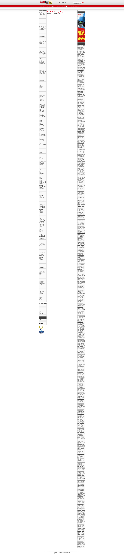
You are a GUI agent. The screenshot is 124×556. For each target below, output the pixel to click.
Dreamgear (81, 165)
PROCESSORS (41, 183)
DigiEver (78, 162)
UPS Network (41, 231)
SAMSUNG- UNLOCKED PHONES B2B (80, 410)
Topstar (80, 466)
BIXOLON (78, 103)
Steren (80, 451)
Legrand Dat (79, 288)
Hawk (81, 210)
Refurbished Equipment (82, 394)
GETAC (78, 202)
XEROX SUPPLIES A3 (82, 528)
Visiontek (82, 502)
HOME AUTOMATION (42, 93)
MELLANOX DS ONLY (80, 321)
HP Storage (81, 239)
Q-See (81, 390)
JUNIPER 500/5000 (79, 274)
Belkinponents (79, 100)
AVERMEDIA (79, 91)
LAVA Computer (82, 287)
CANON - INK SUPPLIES (80, 121)
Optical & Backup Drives (42, 284)
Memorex (78, 323)
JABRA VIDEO (79, 273)
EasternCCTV (79, 168)
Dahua (79, 149)
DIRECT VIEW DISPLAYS (42, 71)
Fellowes (78, 188)
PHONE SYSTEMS (41, 155)
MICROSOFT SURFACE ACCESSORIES (81, 332)
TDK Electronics (81, 457)
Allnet (83, 65)
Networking (40, 136)
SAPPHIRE (79, 414)
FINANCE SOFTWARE (42, 79)
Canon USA (82, 123)
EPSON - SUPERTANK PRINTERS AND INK (81, 182)
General (40, 84)
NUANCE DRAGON (81, 356)
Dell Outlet (81, 155)
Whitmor (81, 521)
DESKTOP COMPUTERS (42, 64)
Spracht (78, 447)
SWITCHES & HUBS (41, 212)
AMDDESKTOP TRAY (81, 70)
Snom (79, 437)
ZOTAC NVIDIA (80, 546)
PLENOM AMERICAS (80, 378)
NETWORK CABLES (41, 130)
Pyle (80, 390)
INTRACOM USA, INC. (80, 266)
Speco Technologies (81, 446)
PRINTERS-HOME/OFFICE (41, 178)
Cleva (83, 132)
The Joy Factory (83, 462)
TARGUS (78, 457)
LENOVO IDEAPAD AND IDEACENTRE (81, 297)
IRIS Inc (80, 268)
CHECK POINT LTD (82, 126)
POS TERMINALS (41, 165)
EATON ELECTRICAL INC (80, 169)
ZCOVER (83, 530)
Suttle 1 (80, 454)
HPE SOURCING (79, 247)
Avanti (78, 90)
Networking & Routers (42, 283)
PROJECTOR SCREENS (42, 186)
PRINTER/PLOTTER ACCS (41, 169)
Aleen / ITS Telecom (81, 64)
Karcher (78, 278)
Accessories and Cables (42, 15)
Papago (83, 367)
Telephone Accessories (42, 218)
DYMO (78, 166)
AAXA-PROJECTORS (80, 51)
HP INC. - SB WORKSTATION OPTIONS (81, 236)
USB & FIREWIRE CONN (42, 232)
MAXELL (83, 320)
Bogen (78, 106)
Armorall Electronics (81, 82)
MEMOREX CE (81, 323)
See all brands (40, 314)
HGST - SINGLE (82, 213)
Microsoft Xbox (83, 333)
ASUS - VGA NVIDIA (82, 86)
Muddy (83, 343)
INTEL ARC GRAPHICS (81, 263)
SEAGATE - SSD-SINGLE (82, 421)
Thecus (81, 463)
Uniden (83, 484)
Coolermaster (82, 138)
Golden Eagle (82, 203)
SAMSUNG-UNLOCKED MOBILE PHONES (81, 411)
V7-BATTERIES (81, 492)
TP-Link (79, 469)
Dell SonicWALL (79, 158)
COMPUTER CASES (41, 51)
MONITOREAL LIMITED (81, 338)
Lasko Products (79, 287)
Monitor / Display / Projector (41, 120)
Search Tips (79, 3)
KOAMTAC (82, 282)
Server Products (41, 292)
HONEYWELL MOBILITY (80, 219)
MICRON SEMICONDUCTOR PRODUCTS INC (81, 328)
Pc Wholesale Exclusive (80, 370)
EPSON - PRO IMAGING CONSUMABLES (81, 180)
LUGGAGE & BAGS (41, 110)
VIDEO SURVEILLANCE (42, 242)
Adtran (81, 61)
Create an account (56, 8)
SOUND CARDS (41, 205)
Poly (83, 381)
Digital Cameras (41, 69)
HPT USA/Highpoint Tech (80, 251)
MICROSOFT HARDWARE (80, 330)
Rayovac (81, 393)
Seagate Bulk (79, 422)
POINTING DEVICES (42, 160)
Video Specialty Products (42, 241)
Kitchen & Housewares (42, 105)
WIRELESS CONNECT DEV (42, 252)
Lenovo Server (83, 299)
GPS (40, 85)
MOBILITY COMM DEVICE (42, 117)
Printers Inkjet (41, 174)
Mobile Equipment (41, 115)
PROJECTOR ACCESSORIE (41, 185)
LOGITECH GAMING (80, 315)
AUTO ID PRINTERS (41, 27)
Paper (40, 151)
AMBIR (82, 68)
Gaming (40, 83)
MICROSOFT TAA (79, 333)
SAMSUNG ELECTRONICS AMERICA (80, 407)
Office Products (41, 145)
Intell (83, 264)
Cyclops (83, 146)
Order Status (45, 8)
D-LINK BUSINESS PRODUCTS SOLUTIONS (81, 147)
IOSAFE (81, 267)
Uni (80, 484)
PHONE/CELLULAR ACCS (42, 156)
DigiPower (81, 162)
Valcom (80, 493)
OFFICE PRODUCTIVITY (42, 144)
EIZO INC (81, 171)
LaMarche (78, 285)
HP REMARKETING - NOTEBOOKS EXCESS (81, 239)
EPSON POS (80, 184)
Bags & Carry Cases (41, 30)
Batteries (40, 266)
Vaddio (78, 493)
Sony (81, 444)
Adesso (82, 59)
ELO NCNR (79, 174)
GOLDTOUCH (79, 204)
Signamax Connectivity (80, 433)
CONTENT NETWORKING (41, 60)
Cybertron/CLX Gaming (80, 146)
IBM (80, 254)
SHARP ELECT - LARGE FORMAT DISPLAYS (81, 428)
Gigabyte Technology (81, 202)
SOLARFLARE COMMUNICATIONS (80, 439)
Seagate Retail (82, 422)
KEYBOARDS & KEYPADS (42, 103)
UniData (82, 484)
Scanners (40, 290)
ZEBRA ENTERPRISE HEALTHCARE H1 (81, 534)
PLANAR (78, 374)
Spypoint (83, 447)
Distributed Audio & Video (42, 275)
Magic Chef (82, 317)
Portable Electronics (41, 162)
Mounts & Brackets (41, 281)
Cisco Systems (79, 131)
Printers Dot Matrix (41, 173)
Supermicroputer (79, 453)
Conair (78, 137)
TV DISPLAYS (41, 227)
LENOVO (83, 288)
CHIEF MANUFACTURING (82, 128)
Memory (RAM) (41, 114)
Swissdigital (82, 454)
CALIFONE (82, 120)
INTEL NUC (79, 264)
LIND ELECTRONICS (80, 311)
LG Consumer (83, 308)
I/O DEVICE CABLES (41, 99)
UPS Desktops (41, 230)
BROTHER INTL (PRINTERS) (81, 112)
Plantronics (80, 375)
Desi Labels (40, 274)
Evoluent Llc (83, 186)
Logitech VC (83, 315)
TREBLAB (80, 473)
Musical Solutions (41, 128)
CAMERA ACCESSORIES (42, 41)
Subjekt (78, 452)
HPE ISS (78, 246)
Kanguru (83, 277)
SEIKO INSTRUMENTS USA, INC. (81, 424)
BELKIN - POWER (79, 98)
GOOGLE (82, 204)
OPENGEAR (82, 360)
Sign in (52, 8)
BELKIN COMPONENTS (80, 99)
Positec (78, 385)
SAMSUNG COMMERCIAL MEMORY (81, 404)
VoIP (40, 298)
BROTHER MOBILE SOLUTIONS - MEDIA (81, 114)
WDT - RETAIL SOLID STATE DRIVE (81, 512)
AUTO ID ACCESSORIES (42, 26)
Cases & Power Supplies (42, 271)
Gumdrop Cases (79, 208)
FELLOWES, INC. (81, 188)
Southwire (78, 445)
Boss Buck (79, 107)
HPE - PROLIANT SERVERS (81, 243)
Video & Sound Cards (42, 299)
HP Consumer (81, 223)
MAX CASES (81, 320)
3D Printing (40, 12)
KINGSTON (83, 281)
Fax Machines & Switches (42, 78)
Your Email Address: (41, 321)
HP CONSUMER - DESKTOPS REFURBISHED (81, 224)
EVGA (79, 186)
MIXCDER (79, 337)
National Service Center (80, 344)
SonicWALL (80, 442)
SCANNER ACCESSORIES (41, 195)
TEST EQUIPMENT (41, 219)
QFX (83, 390)
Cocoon (79, 133)
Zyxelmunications (79, 547)
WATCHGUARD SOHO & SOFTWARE (81, 507)
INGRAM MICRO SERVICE (41, 100)
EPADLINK (80, 177)
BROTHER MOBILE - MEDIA (80, 113)
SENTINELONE (82, 426)
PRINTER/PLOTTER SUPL (41, 171)
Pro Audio (40, 180)
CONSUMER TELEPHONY (41, 58)
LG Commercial (81, 307)
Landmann (81, 285)
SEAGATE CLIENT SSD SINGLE (81, 416)
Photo (40, 157)
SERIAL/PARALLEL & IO (42, 197)
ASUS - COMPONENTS (80, 84)
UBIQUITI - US (82, 482)
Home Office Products (42, 95)
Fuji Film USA (81, 194)
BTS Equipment (41, 35)
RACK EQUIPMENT (41, 188)
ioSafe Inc (83, 267)
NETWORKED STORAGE (42, 135)
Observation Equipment (42, 140)
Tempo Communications (79, 459)
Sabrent (80, 398)
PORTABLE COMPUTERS (42, 161)
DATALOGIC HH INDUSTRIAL (81, 150)
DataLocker (83, 149)
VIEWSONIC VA (81, 500)
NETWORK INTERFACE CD (42, 133)
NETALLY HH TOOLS (83, 350)
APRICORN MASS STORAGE (81, 80)
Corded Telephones (41, 61)
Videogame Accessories (42, 244)
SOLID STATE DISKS (42, 204)
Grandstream (79, 205)
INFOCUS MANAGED (82, 256)
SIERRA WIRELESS (82, 432)
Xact (83, 524)
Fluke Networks (79, 190)
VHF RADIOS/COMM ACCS (42, 237)
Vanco (81, 493)
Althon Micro (80, 67)
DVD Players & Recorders (42, 74)
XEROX (80, 525)
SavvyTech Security (82, 414)
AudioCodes (83, 89)
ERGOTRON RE (81, 185)
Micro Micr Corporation (80, 325)
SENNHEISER (79, 425)
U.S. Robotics (82, 481)
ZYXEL (83, 546)
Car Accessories (41, 260)
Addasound (79, 59)
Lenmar (81, 288)
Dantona (81, 149)
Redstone (78, 394)
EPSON (84, 177)
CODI (81, 133)
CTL (83, 143)
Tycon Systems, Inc (80, 481)
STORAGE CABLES (41, 210)
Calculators (40, 39)
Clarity (82, 131)
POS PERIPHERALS (41, 163)
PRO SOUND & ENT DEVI (42, 181)
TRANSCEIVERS (41, 224)
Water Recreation (41, 251)
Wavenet (80, 509)
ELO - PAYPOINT (81, 173)
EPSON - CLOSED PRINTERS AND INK (81, 178)
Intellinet (40, 311)
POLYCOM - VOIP (81, 384)
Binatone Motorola (82, 102)
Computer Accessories (42, 272)
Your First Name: (41, 319)
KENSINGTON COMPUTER (80, 279)
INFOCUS (79, 256)
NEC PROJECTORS (83, 347)
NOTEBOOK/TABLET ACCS (42, 138)
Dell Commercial (80, 152)
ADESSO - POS (83, 60)
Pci (83, 370)
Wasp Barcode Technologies (81, 506)
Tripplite (81, 479)
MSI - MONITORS (83, 341)
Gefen (81, 200)
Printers (40, 172)
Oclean (78, 357)
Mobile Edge (81, 337)
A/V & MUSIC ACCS (41, 13)
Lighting (40, 280)
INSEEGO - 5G (81, 258)
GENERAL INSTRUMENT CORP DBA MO (81, 201)
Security (40, 196)
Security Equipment (41, 291)
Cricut (84, 141)
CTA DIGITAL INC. (81, 143)
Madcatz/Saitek (79, 317)
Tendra (81, 460)
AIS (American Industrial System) (81, 63)
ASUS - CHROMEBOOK (81, 83)
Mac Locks (83, 316)
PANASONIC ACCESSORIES (81, 362)
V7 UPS (78, 492)
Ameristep (82, 73)
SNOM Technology (82, 437)
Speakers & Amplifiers (42, 295)
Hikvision (82, 216)
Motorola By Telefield (80, 340)
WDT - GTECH (83, 510)
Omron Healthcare (82, 359)
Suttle (78, 454)
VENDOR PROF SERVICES (41, 234)
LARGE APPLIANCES (42, 106)
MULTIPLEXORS (41, 127)
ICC (39, 309)
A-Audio (81, 49)
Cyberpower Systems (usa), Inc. (81, 145)
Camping (40, 44)
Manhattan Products (82, 319)
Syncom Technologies (80, 455)
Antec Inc (81, 75)
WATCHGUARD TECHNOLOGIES (81, 508)
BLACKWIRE (83, 105)
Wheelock (78, 521)
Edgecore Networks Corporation (81, 170)
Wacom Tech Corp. (79, 505)
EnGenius (84, 175)
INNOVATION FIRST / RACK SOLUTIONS (81, 257)
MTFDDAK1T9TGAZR (80, 343)
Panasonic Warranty (82, 366)
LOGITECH (83, 312)
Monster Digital (79, 339)
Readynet (84, 393)
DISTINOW (83, 163)
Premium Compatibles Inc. (82, 386)
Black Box (81, 103)
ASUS (78, 83)
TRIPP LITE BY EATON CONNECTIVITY (81, 475)
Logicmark (80, 312)
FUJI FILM (79, 194)
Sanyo (82, 413)
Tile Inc (82, 464)
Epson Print (83, 184)
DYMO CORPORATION (81, 166)
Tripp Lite (81, 475)
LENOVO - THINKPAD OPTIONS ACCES (81, 291)
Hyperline (82, 253)
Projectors (40, 187)
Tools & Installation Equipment (41, 297)
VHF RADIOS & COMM (42, 235)
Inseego (78, 258)
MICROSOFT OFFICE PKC (80, 331)
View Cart (49, 8)
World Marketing (82, 523)
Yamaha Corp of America (81, 529)
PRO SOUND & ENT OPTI (42, 182)
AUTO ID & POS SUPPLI (42, 25)
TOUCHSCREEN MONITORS (41, 223)
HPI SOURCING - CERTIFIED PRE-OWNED (81, 250)
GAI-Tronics (81, 198)
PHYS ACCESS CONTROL (41, 158)
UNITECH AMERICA (82, 485)
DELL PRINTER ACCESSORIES (81, 156)
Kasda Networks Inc (81, 278)
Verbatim (84, 493)
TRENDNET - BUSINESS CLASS (81, 474)
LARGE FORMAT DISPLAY (41, 108)
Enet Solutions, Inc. (80, 175)
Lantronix (83, 285)
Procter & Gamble (79, 389)
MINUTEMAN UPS (79, 336)
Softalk (84, 438)
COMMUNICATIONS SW (42, 49)
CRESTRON (82, 141)
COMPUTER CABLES (42, 50)
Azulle (83, 94)
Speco (84, 445)
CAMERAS (40, 42)
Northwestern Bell (83, 354)
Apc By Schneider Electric (81, 76)
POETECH (81, 381)
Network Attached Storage (42, 265)
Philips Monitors (79, 373)
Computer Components (42, 52)
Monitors (40, 123)
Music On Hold (41, 282)
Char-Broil (78, 126)
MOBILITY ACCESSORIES (42, 116)
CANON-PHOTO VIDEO (80, 124)
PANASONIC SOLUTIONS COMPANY (81, 365)
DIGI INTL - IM (83, 161)
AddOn (80, 59)
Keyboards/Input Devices (42, 104)
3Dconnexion (83, 45)
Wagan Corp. (83, 505)
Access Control (41, 259)
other (82, 361)
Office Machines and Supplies (41, 143)
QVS (82, 391)
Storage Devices (41, 293)
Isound (81, 269)
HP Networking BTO (80, 238)
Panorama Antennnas (80, 367)
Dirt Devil (81, 163)
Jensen (83, 273)
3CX (81, 45)
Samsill (81, 399)
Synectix (81, 455)
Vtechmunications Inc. (80, 504)
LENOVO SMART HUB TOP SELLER (81, 300)
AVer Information (82, 90)
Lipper (78, 312)
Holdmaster (80, 217)
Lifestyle (40, 109)
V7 (82, 486)
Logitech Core (81, 314)
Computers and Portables (42, 54)
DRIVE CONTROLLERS (42, 72)
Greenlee (81, 206)
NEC (39, 312)
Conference (40, 273)
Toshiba (82, 466)
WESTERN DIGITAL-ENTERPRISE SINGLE (81, 518)
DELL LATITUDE (83, 154)
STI (82, 451)
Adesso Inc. (79, 61)
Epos (82, 177)
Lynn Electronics (80, 316)
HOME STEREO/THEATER (41, 97)
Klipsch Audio (79, 282)
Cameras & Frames (41, 43)
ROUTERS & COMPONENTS (41, 192)
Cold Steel (83, 133)
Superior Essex (80, 452)
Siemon (84, 431)
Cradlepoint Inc (79, 140)
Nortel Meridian (79, 354)
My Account (41, 8)
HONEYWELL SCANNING (80, 220)
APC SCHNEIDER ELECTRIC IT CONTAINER (81, 78)
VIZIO (83, 502)
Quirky (81, 391)
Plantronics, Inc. (79, 377)
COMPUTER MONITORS (42, 53)
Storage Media (41, 211)
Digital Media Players (41, 70)
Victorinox (82, 497)
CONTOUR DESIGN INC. (82, 137)
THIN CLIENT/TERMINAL (42, 220)
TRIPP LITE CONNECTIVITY (80, 477)
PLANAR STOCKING (82, 374)
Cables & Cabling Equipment (41, 267)
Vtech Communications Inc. (81, 503)
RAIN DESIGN (82, 392)
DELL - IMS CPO (80, 151)
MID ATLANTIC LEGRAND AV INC (81, 334)
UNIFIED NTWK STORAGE (41, 229)
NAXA (83, 344)
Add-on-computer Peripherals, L (81, 58)
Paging (40, 285)
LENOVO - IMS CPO (82, 290)
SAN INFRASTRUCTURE (42, 193)
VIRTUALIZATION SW (42, 246)
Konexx (81, 283)
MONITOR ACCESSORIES (41, 122)
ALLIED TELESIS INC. (80, 65)
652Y (79, 49)
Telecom (40, 217)
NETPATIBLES (79, 352)
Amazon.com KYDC (80, 68)
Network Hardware (41, 131)
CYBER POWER (81, 144)
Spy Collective (80, 447)
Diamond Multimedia (81, 160)
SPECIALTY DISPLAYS (42, 207)
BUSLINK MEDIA (82, 118)
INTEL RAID (81, 264)
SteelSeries (79, 451)
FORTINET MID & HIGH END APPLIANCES (81, 192)
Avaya (79, 90)
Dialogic (78, 160)
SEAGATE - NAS (81, 420)
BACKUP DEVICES (41, 29)
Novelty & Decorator (41, 139)
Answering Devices (41, 20)
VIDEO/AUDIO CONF (42, 243)
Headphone (40, 87)
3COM (79, 45)
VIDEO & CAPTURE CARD (41, 238)
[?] (78, 43)
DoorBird (79, 164)
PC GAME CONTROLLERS (41, 152)
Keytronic (78, 281)
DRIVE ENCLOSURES (42, 73)
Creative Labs (79, 141)
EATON (81, 168)
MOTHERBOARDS (41, 124)
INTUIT (83, 266)
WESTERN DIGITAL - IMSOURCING (81, 516)
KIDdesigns (81, 281)
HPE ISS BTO (81, 246)
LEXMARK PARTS (82, 305)
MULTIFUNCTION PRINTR (41, 125)
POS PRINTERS (41, 164)
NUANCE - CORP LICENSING (81, 355)
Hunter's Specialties (80, 252)
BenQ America (82, 100)
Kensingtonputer (81, 280)
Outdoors (40, 150)
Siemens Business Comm (80, 431)
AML (84, 73)
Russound (79, 398)
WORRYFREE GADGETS (80, 524)
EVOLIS (81, 186)
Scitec (78, 415)
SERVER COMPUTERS (42, 198)
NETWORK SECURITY (42, 134)
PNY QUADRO (81, 380)
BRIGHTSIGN (79, 109)
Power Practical (81, 385)
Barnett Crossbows (83, 95)
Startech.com (80, 450)
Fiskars (81, 189)
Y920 (78, 529)
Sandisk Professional (82, 412)
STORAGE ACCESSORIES (41, 209)
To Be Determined (41, 221)
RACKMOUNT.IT (79, 392)
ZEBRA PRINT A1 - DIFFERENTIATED (81, 538)
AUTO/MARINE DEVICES (42, 28)
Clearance (40, 258)
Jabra (83, 270)
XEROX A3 (83, 526)
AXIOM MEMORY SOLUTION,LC (41, 313)
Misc (82, 336)
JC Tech (82, 273)
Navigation (40, 129)
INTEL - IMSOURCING (81, 260)
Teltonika (78, 459)
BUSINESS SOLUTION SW (42, 36)
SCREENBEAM (80, 415)
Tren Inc (82, 473)
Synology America (81, 456)
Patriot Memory (82, 369)
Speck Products (81, 445)
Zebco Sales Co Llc (79, 531)
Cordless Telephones (41, 62)
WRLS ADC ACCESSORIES (41, 257)
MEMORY (40, 113)
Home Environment (41, 94)
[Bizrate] (43, 332)
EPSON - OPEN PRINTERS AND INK (81, 179)
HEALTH (40, 88)
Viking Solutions (79, 501)
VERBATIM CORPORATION (80, 494)
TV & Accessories (41, 225)
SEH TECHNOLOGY (82, 423)
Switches (40, 294)
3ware (83, 48)
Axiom (78, 92)
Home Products (41, 96)
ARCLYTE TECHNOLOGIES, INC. (81, 81)
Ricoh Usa (81, 396)
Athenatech (82, 88)
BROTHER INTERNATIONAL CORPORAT (81, 111)
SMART (80, 435)
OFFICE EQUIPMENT (42, 141)
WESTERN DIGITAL (80, 513)
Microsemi (83, 328)
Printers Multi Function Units (42, 177)
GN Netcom (79, 203)
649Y (78, 49)
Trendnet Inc (79, 475)
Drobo (82, 165)
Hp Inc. (82, 224)
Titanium (84, 464)
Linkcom (83, 311)
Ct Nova (82, 142)
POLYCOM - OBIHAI (81, 383)
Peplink (81, 371)
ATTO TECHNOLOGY (80, 89)
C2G (39, 310)
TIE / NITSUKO (79, 464)
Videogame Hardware (42, 245)
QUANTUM (79, 391)
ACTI (81, 56)
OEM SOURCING (81, 357)
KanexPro (80, 277)
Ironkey (81, 268)
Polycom (78, 382)
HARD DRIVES (41, 86)
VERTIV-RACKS (79, 497)
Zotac (78, 546)
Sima (81, 434)
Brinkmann (82, 109)
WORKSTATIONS (41, 255)
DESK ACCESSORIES (42, 63)
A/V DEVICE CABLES (42, 14)
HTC (83, 251)
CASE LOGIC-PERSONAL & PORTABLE (81, 125)
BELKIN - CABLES (81, 97)
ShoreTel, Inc (82, 430)
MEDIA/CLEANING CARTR (41, 111)
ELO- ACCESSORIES (82, 174)
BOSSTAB (81, 107)
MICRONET (80, 328)
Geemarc (80, 200)
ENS (78, 176)
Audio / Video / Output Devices (42, 21)
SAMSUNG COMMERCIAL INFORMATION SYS (81, 403)
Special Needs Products (42, 206)
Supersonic (82, 453)
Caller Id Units (41, 40)
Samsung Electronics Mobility (80, 408)
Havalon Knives (79, 210)
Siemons (78, 432)
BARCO (79, 95)
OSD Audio (80, 361)
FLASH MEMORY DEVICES (41, 80)
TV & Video (40, 226)
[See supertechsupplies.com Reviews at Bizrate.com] (41, 332)
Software (40, 203)
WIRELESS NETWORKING (41, 254)
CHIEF (78, 128)
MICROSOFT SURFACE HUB (81, 329)
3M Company (82, 47)
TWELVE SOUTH (83, 480)
